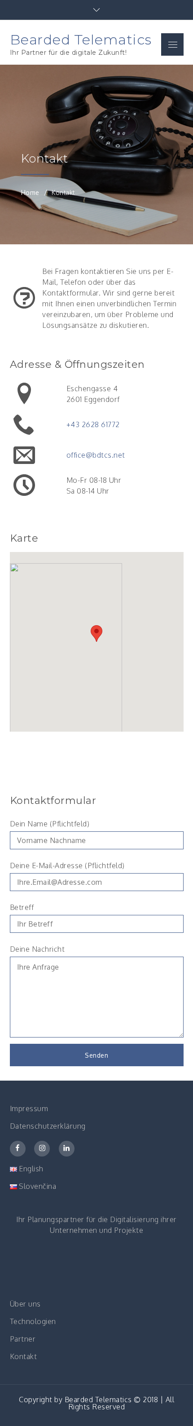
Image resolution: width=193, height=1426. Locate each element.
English (30, 1168)
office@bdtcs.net (95, 454)
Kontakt (23, 1356)
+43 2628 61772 (93, 424)
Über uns (25, 1303)
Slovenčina (37, 1186)
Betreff (22, 907)
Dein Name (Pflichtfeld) (50, 823)
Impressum (29, 1108)
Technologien (33, 1321)
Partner (23, 1338)
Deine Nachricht (37, 949)
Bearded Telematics (81, 39)
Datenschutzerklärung (48, 1125)
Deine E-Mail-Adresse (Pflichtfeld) (67, 865)
